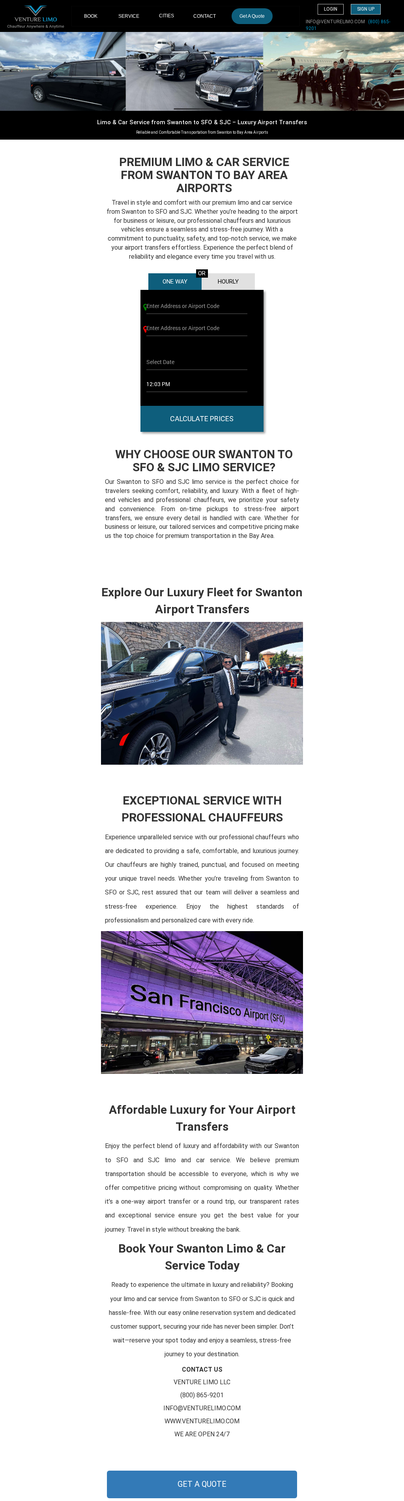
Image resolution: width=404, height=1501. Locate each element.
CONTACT (204, 16)
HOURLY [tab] (228, 281)
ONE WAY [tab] (175, 281)
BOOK (94, 16)
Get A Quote (252, 16)
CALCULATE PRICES (202, 418)
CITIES (166, 16)
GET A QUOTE (202, 1484)
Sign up (365, 9)
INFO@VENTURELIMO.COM (335, 21)
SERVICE (128, 16)
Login (330, 9)
